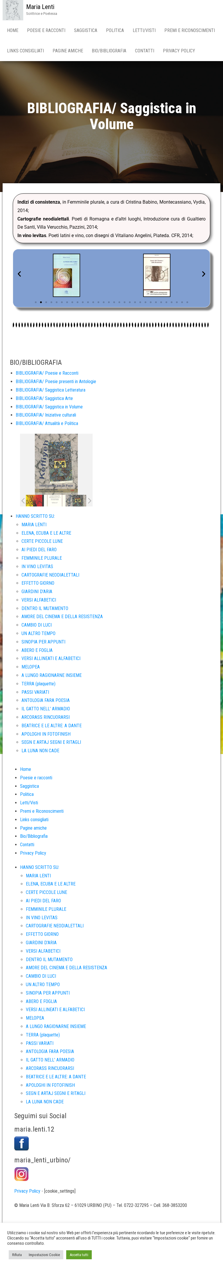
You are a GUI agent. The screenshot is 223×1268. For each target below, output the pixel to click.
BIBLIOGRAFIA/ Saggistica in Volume (49, 407)
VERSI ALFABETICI (38, 600)
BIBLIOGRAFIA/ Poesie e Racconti (47, 373)
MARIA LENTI (33, 524)
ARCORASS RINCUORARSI (45, 717)
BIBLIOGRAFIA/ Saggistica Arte (44, 398)
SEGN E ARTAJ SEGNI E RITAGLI (51, 742)
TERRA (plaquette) (38, 684)
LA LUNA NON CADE (40, 750)
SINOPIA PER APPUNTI (43, 642)
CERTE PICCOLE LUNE (42, 541)
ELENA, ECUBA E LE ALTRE (46, 533)
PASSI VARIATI (35, 692)
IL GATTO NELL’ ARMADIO (45, 709)
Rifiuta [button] (17, 1255)
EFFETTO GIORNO (37, 583)
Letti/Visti (144, 30)
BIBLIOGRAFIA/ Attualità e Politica (47, 423)
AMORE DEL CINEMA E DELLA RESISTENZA (62, 616)
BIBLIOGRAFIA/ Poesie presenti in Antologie (56, 381)
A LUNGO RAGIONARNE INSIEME (51, 675)
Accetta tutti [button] (79, 1255)
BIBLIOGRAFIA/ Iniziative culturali (46, 415)
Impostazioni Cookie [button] (44, 1255)
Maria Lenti (40, 6)
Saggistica (85, 30)
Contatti (144, 51)
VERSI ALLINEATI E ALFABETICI (50, 658)
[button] (19, 274)
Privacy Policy (179, 51)
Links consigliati (25, 51)
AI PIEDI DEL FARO (39, 549)
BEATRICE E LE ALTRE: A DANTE (51, 725)
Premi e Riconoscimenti (189, 30)
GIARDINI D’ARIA (36, 591)
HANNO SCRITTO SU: (35, 516)
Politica (115, 30)
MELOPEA (30, 667)
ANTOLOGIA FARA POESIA (45, 700)
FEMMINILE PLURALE (41, 558)
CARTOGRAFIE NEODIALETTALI (50, 575)
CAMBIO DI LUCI (36, 625)
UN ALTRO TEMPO (38, 633)
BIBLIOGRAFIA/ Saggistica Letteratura (50, 390)
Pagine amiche (68, 51)
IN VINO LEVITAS (37, 566)
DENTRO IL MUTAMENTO (44, 608)
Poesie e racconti (46, 30)
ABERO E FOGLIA (37, 650)
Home (12, 30)
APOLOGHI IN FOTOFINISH (46, 734)
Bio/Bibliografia (109, 51)
